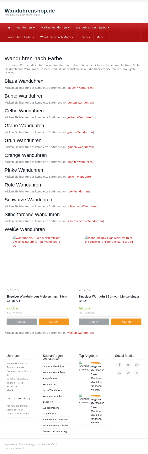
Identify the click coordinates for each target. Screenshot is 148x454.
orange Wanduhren (80, 162)
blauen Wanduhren (80, 87)
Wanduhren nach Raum (91, 27)
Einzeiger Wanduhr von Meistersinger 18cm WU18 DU (37, 298)
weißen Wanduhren (80, 332)
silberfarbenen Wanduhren (85, 221)
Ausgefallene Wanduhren (50, 381)
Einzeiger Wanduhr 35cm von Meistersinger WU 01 (109, 298)
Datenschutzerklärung (19, 398)
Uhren (84, 37)
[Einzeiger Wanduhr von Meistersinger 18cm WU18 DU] (38, 261)
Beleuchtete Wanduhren (56, 419)
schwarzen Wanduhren (82, 206)
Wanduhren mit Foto (54, 372)
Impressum (11, 444)
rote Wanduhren (78, 191)
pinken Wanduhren (79, 176)
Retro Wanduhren (52, 390)
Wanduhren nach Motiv (55, 37)
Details (21, 322)
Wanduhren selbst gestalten (52, 398)
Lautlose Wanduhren (54, 366)
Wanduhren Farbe (20, 37)
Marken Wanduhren (54, 27)
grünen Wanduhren (80, 147)
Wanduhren (25, 27)
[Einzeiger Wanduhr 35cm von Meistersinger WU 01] (110, 261)
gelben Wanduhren (79, 117)
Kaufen (54, 322)
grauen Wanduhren (80, 132)
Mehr (100, 37)
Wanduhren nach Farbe (55, 425)
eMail (10, 390)
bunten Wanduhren (80, 102)
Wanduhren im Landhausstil (51, 410)
